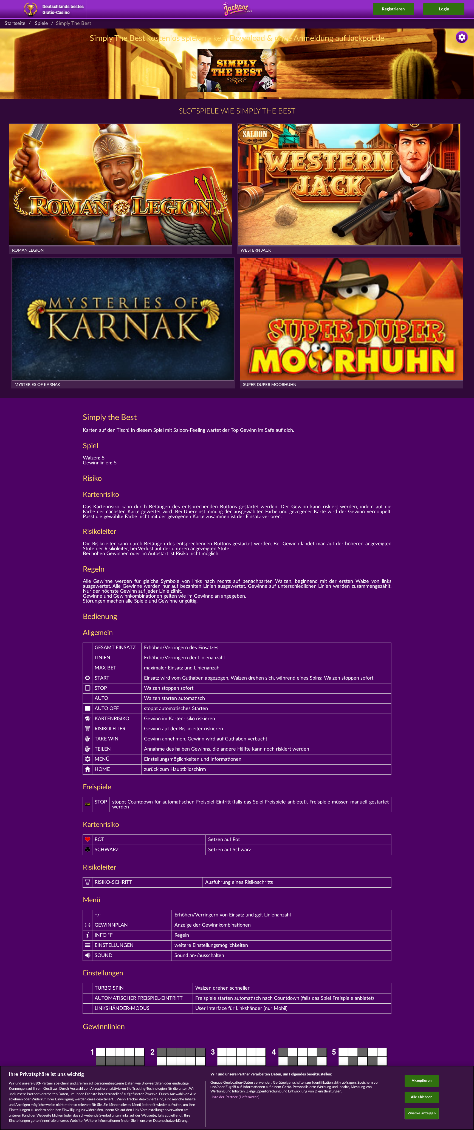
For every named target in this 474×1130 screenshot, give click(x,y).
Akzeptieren (421, 1081)
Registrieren (393, 9)
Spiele (41, 23)
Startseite (15, 23)
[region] (237, 1098)
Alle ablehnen (422, 1097)
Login (444, 9)
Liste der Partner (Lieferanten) (234, 1097)
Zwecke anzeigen (422, 1113)
